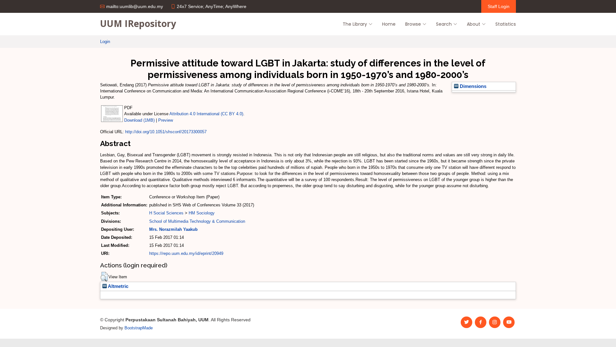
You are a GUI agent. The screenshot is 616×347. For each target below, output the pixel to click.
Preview (165, 120)
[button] (104, 277)
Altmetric (117, 286)
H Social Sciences (166, 213)
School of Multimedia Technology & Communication (197, 221)
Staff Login (498, 6)
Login (105, 41)
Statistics (505, 24)
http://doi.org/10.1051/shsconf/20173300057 (166, 131)
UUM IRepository (138, 23)
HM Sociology (202, 213)
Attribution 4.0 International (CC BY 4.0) (206, 113)
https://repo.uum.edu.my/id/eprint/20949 (186, 253)
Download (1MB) (139, 120)
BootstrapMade (138, 327)
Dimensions (472, 86)
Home (389, 24)
